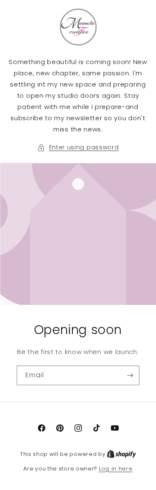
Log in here (116, 469)
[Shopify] (121, 454)
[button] (78, 147)
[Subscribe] (130, 375)
